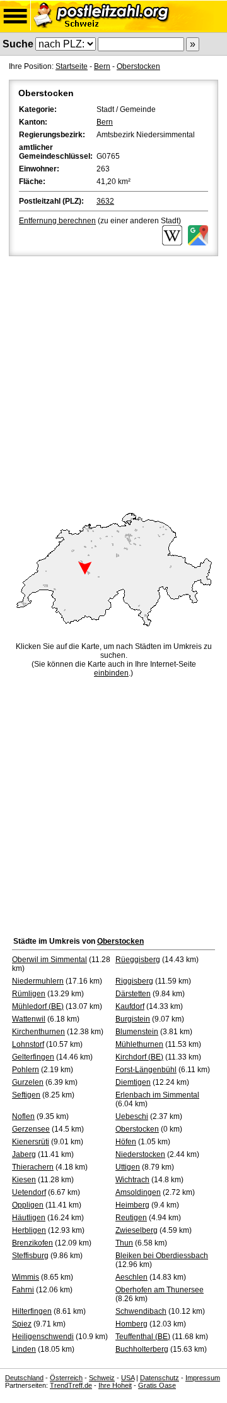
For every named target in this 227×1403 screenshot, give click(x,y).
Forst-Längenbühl (146, 1069)
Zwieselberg (136, 1230)
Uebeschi (131, 1116)
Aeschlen (131, 1277)
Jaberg (24, 1154)
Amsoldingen (138, 1192)
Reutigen (131, 1217)
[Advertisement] (113, 379)
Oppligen (28, 1205)
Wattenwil (28, 1019)
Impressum (202, 1377)
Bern (102, 66)
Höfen (125, 1141)
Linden (24, 1349)
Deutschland (24, 1377)
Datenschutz (159, 1377)
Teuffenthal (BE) (142, 1336)
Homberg (131, 1324)
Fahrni (23, 1289)
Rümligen (28, 993)
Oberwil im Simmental (49, 959)
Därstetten (133, 993)
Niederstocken (140, 1154)
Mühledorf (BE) (38, 1006)
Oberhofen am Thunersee (159, 1289)
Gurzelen (28, 1082)
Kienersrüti (30, 1141)
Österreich (66, 1377)
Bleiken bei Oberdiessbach (161, 1255)
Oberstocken (138, 66)
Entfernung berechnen (57, 220)
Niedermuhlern (38, 981)
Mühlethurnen (139, 1044)
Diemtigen (133, 1082)
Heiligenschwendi (43, 1336)
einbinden (111, 673)
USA (127, 1377)
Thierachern (33, 1167)
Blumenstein (136, 1031)
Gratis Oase (157, 1385)
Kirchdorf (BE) (139, 1057)
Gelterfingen (33, 1057)
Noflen (23, 1116)
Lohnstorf (28, 1044)
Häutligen (28, 1217)
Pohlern (25, 1069)
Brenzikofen (32, 1243)
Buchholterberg (141, 1349)
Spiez (22, 1324)
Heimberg (132, 1205)
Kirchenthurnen (38, 1031)
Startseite (71, 66)
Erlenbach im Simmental (157, 1095)
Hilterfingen (32, 1311)
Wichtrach (132, 1179)
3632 (105, 201)
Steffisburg (30, 1255)
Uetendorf (29, 1192)
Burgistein (132, 1019)
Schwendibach (140, 1311)
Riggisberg (134, 981)
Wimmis (25, 1277)
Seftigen (26, 1095)
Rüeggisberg (137, 959)
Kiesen (24, 1179)
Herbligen (29, 1230)
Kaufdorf (129, 1006)
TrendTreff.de (71, 1385)
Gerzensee (31, 1129)
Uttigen (127, 1167)
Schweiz (102, 1377)
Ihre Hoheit (115, 1385)
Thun (124, 1243)
